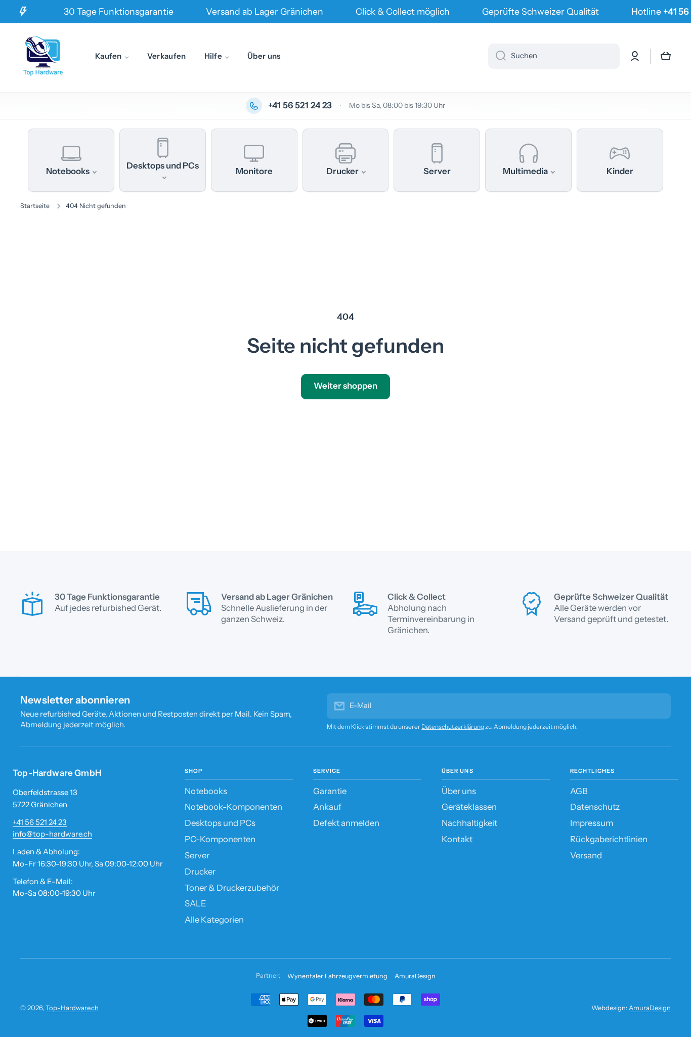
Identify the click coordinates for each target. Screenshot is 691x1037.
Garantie (330, 791)
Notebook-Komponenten (233, 807)
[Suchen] (497, 56)
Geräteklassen (469, 807)
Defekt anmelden (346, 823)
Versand (586, 855)
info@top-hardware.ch (52, 834)
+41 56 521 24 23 (40, 822)
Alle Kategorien (214, 920)
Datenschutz (595, 807)
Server (197, 855)
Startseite (35, 206)
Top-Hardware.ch (72, 1008)
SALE (195, 903)
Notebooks (206, 791)
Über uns (459, 791)
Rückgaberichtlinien (608, 839)
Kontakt (457, 839)
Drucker (200, 871)
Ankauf (327, 807)
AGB (579, 791)
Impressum (591, 823)
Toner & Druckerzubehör (232, 888)
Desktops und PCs (220, 823)
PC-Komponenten (220, 839)
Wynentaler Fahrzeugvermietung (337, 976)
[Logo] (43, 56)
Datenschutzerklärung (452, 726)
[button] (666, 56)
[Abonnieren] (658, 706)
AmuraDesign (415, 976)
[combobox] (554, 56)
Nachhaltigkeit (469, 823)
